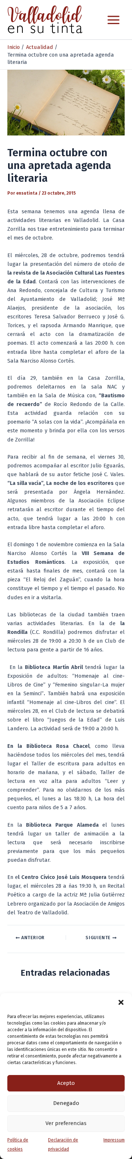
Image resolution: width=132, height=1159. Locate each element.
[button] (121, 1002)
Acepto (66, 1083)
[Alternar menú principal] (113, 20)
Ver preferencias (66, 1123)
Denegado (66, 1103)
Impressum (114, 1140)
